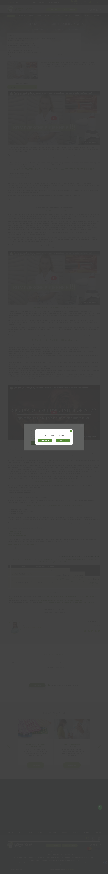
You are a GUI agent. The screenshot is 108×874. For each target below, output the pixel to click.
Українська (45, 440)
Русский (63, 440)
